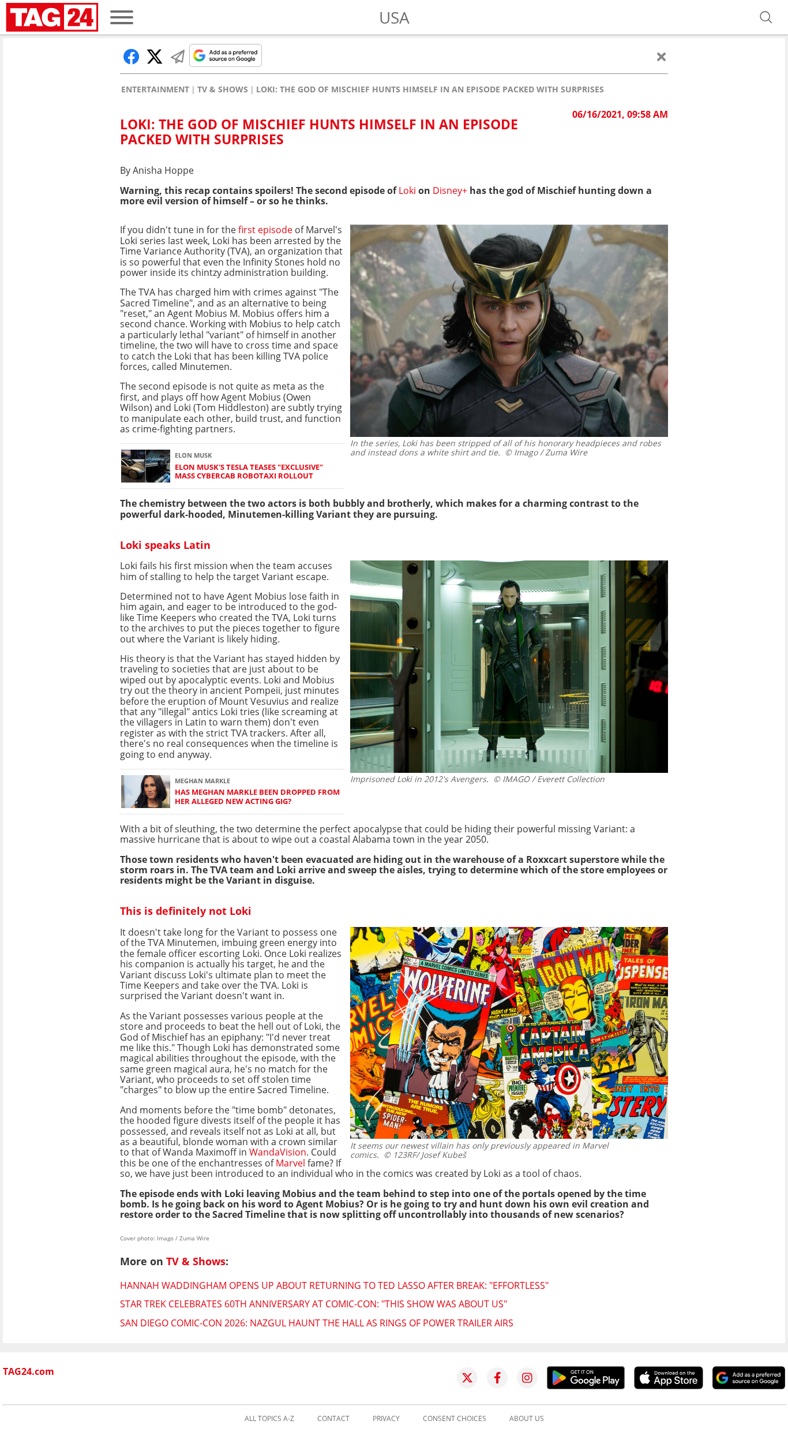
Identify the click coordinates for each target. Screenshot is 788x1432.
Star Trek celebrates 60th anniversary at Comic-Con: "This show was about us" (313, 1304)
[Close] (661, 56)
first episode (265, 229)
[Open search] (766, 17)
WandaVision (277, 1152)
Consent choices (454, 1419)
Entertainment (155, 89)
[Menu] (122, 17)
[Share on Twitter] (154, 56)
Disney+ (450, 190)
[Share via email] (177, 56)
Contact (333, 1419)
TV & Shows (222, 89)
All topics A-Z (269, 1419)
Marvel (290, 1163)
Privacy (386, 1419)
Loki (407, 190)
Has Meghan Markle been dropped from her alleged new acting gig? (257, 797)
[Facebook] (497, 1377)
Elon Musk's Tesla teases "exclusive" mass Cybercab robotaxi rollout (249, 472)
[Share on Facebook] (131, 56)
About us (526, 1419)
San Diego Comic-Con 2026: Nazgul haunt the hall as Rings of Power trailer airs (316, 1323)
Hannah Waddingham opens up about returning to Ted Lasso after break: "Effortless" (334, 1285)
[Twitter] (467, 1377)
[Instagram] (527, 1377)
